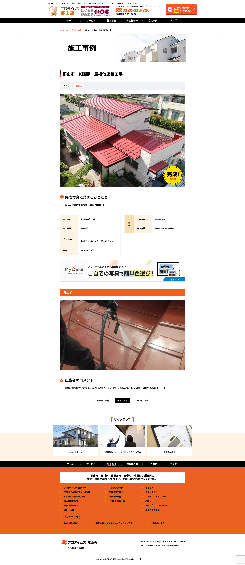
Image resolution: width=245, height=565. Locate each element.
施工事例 (77, 30)
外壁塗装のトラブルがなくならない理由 (114, 523)
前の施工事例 (103, 400)
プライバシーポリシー (155, 496)
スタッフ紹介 (151, 492)
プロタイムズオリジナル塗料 (77, 492)
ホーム (70, 20)
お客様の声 (132, 20)
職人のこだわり (71, 500)
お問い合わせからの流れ (156, 505)
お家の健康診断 (71, 505)
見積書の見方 (158, 523)
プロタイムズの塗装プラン (76, 487)
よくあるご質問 (152, 509)
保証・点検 (69, 509)
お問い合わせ (151, 500)
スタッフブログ (116, 487)
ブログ (173, 20)
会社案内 (152, 20)
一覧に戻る (122, 400)
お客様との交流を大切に (75, 496)
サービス (91, 20)
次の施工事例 (142, 400)
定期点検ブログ (116, 492)
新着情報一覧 (115, 496)
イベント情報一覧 (117, 500)
